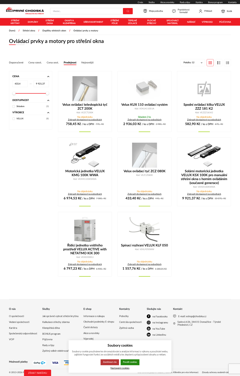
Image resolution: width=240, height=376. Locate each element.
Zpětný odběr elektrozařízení (58, 350)
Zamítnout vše (110, 362)
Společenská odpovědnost (23, 333)
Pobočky (124, 316)
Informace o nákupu (94, 316)
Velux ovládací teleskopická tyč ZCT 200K (84, 106)
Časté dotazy (90, 327)
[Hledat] (128, 11)
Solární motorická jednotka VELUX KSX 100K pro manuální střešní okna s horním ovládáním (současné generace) (204, 177)
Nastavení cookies (120, 368)
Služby (46, 309)
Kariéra (13, 327)
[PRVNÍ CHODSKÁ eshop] (23, 11)
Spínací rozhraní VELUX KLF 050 (144, 245)
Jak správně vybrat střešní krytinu (60, 316)
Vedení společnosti (19, 321)
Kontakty (124, 309)
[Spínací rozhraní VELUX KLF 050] (144, 229)
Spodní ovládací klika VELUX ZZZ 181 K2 (204, 106)
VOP (11, 339)
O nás (12, 309)
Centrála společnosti (130, 321)
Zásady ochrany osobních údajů (216, 372)
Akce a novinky (91, 333)
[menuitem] (15, 22)
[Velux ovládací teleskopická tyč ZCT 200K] (84, 89)
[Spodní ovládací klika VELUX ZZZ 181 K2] (204, 89)
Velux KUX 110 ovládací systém (144, 104)
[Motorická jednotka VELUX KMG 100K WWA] (84, 155)
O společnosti (16, 316)
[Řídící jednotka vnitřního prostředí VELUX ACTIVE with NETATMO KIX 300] (84, 229)
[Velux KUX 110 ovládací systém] (144, 89)
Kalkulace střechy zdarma (56, 321)
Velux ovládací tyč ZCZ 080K (145, 171)
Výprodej (88, 338)
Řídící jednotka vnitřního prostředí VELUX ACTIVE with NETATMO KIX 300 (85, 249)
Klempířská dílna (51, 327)
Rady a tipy (48, 345)
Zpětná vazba (126, 327)
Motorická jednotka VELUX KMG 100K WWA (85, 173)
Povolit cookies (130, 362)
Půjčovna (47, 339)
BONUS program (51, 333)
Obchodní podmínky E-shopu (98, 321)
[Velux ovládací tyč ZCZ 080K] (144, 155)
